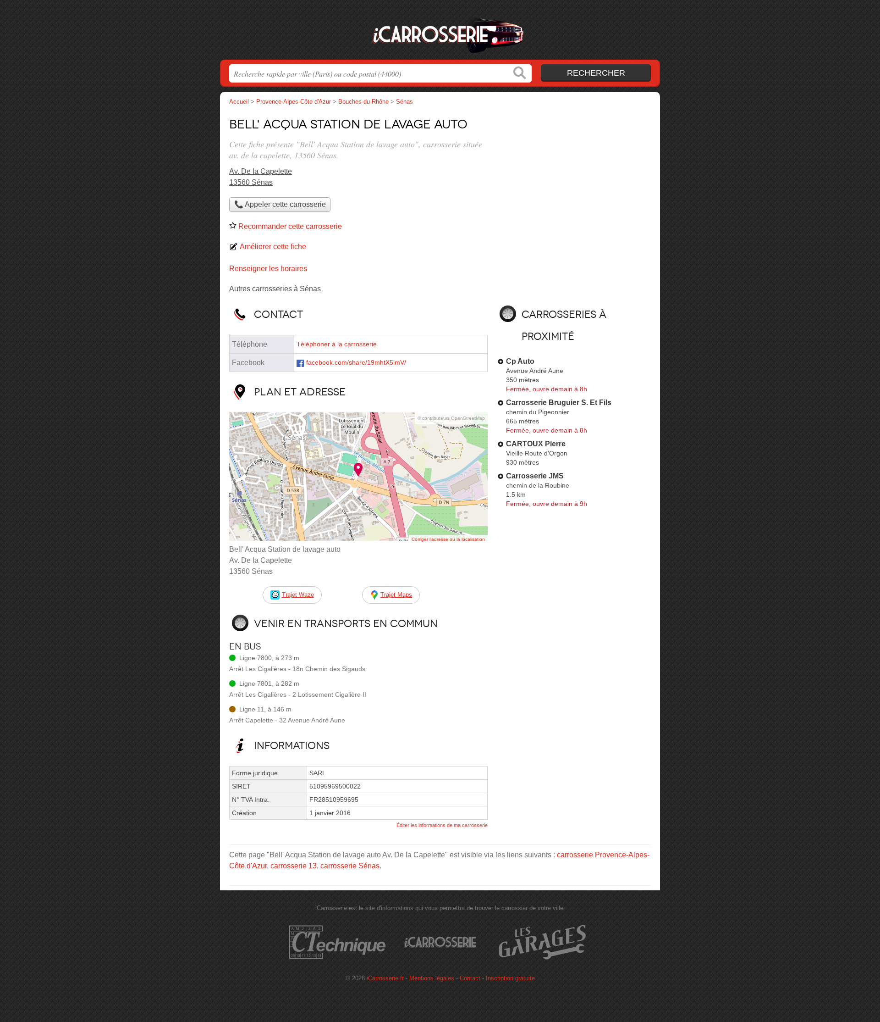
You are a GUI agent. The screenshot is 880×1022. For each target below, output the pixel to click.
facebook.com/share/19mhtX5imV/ (356, 362)
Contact (470, 978)
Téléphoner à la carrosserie (337, 344)
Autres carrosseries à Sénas (275, 289)
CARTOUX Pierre (536, 444)
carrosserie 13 (293, 866)
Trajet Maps (396, 594)
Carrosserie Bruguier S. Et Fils (558, 402)
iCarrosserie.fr (440, 32)
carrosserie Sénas (350, 866)
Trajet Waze (298, 594)
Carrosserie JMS (535, 476)
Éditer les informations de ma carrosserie (442, 825)
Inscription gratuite (510, 978)
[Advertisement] (574, 177)
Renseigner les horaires (268, 268)
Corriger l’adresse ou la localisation (448, 539)
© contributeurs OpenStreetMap (451, 418)
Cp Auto (520, 361)
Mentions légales (431, 978)
